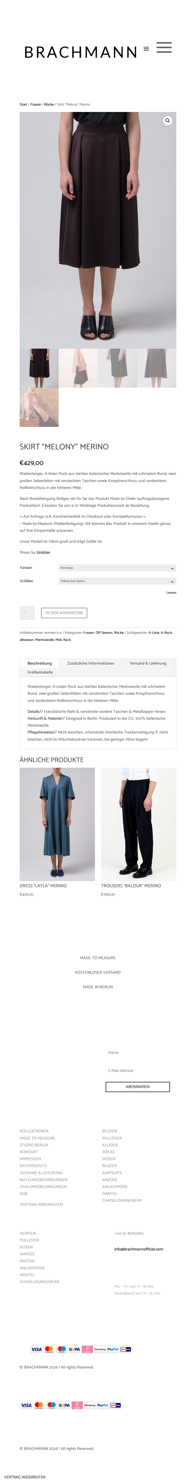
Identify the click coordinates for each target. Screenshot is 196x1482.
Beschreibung (40, 663)
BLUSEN (109, 1131)
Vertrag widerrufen (24, 1477)
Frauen (35, 105)
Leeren (171, 593)
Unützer (43, 552)
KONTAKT (29, 1152)
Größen (26, 581)
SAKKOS (27, 1254)
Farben (26, 567)
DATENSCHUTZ (33, 1165)
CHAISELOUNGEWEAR (122, 1200)
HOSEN (108, 1159)
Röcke (49, 105)
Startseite (30, 1115)
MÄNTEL (109, 1193)
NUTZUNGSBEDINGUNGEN (43, 1179)
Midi (58, 640)
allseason (27, 640)
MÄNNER (27, 1218)
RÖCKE (108, 1152)
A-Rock (166, 633)
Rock (67, 640)
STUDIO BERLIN (34, 1145)
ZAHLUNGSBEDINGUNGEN (43, 1186)
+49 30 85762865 (129, 1233)
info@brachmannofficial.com (138, 1249)
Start (23, 105)
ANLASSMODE (115, 1186)
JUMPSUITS (112, 1173)
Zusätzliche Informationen (90, 663)
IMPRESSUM (30, 1159)
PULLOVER (112, 1138)
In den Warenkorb (64, 613)
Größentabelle (40, 672)
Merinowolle (44, 640)
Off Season (104, 633)
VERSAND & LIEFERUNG (41, 1173)
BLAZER (109, 1165)
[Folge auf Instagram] (117, 1308)
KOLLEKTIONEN (34, 1131)
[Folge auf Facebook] (106, 1308)
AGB (23, 1193)
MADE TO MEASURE (37, 1138)
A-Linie (154, 633)
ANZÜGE (110, 1179)
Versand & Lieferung (148, 663)
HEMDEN (28, 1233)
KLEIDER (110, 1145)
